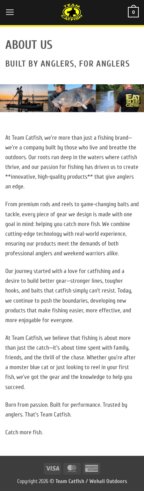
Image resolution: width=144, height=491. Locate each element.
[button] (10, 12)
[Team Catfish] (72, 12)
